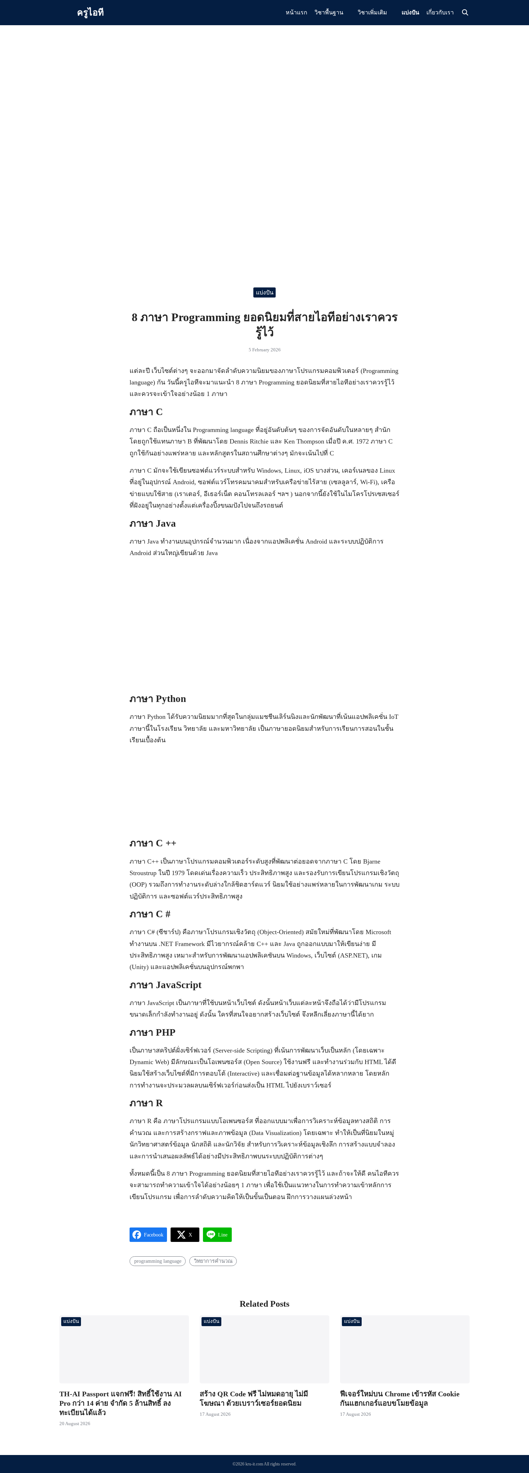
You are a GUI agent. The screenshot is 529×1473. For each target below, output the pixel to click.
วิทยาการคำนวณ (213, 1261)
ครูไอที (90, 12)
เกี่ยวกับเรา (440, 12)
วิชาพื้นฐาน (329, 12)
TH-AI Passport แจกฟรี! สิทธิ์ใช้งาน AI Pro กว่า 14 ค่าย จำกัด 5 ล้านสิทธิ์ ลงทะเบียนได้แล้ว (120, 1403)
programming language (157, 1261)
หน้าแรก (296, 12)
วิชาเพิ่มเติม (372, 12)
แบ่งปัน (410, 12)
